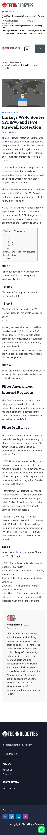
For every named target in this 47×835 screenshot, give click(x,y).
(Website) (26, 625)
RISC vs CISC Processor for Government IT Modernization (18, 22)
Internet (9, 171)
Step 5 (9, 258)
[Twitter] (11, 816)
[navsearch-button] (40, 49)
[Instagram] (25, 816)
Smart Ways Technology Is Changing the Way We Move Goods (23, 17)
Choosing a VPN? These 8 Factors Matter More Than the (22, 34)
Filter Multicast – (10, 255)
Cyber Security (16, 62)
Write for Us (11, 754)
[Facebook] (5, 816)
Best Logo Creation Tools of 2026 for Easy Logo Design (23, 31)
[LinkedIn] (18, 816)
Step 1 (9, 239)
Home (4, 62)
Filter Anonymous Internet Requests (19, 252)
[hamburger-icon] (27, 49)
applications (19, 552)
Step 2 (10, 242)
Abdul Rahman (11, 132)
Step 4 (9, 248)
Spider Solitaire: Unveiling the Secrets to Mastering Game (22, 27)
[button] (41, 829)
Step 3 (10, 245)
